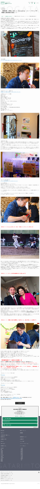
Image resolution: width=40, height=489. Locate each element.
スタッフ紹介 (22, 441)
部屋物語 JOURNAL (16, 397)
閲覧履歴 (21, 432)
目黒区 (2, 456)
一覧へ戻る (20, 403)
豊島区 (2, 459)
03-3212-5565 (8, 418)
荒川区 (22, 452)
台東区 (2, 451)
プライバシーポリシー (23, 443)
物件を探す (2, 430)
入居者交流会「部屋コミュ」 (5, 435)
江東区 (2, 452)
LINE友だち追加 (8, 425)
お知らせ (2, 441)
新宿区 (22, 449)
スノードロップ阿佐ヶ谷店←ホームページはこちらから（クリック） (11, 60)
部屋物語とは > (35, 427)
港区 (1, 449)
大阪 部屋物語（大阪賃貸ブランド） (6, 475)
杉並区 (2, 458)
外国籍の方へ (3, 445)
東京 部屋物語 (3, 2)
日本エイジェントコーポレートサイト (6, 472)
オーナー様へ (22, 445)
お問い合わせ (7, 421)
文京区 (2, 450)
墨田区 (22, 451)
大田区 (22, 456)
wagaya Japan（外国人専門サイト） (6, 480)
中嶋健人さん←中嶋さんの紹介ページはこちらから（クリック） (11, 91)
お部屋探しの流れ (3, 439)
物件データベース (23, 430)
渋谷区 (22, 450)
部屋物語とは (3, 436)
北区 (21, 459)
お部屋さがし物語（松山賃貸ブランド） (6, 473)
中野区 (22, 457)
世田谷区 (2, 457)
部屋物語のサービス (23, 436)
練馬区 (22, 458)
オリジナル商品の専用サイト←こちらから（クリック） (9, 180)
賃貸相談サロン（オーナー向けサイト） (6, 478)
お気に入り (2, 432)
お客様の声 (22, 439)
